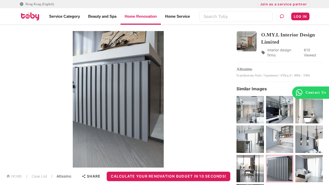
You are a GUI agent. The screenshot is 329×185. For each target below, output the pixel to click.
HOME (16, 176)
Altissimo (64, 176)
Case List (39, 176)
